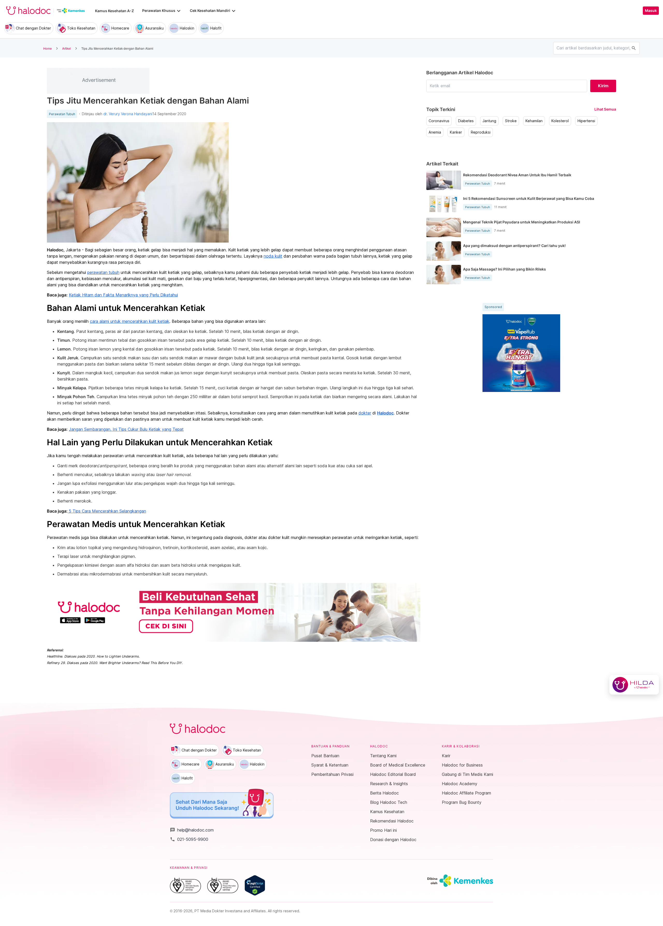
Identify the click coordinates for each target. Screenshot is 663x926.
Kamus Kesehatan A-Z (114, 11)
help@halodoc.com (192, 830)
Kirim (603, 85)
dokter (364, 412)
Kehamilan (534, 121)
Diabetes (466, 121)
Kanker (456, 132)
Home (47, 48)
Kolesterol (560, 121)
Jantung (489, 121)
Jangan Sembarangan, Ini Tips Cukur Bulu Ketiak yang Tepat (126, 429)
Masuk (651, 11)
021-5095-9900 (189, 839)
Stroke (511, 121)
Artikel (66, 48)
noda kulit (273, 256)
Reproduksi (481, 132)
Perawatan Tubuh (62, 114)
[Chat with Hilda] (634, 685)
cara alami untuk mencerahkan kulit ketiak (129, 321)
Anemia (435, 132)
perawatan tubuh (103, 272)
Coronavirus (439, 121)
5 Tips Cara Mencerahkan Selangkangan (107, 511)
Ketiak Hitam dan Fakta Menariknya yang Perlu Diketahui (123, 294)
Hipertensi (586, 121)
